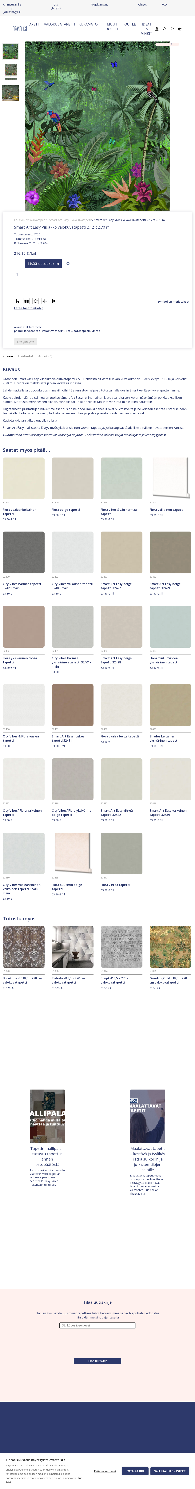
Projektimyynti (99, 4)
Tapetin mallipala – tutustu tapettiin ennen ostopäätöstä (47, 1156)
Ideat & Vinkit (146, 29)
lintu (69, 331)
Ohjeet (142, 4)
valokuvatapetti (53, 331)
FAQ (164, 4)
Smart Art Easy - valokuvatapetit (70, 220)
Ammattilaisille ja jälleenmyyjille (12, 8)
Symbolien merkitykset (173, 301)
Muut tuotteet (112, 26)
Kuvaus (8, 356)
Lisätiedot (25, 356)
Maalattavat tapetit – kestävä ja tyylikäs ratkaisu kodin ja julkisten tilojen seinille (147, 1159)
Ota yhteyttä (56, 6)
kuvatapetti (32, 331)
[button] (68, 263)
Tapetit (34, 24)
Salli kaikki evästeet (169, 1471)
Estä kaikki (135, 1471)
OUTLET (131, 24)
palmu (18, 331)
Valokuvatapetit (60, 24)
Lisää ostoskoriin (43, 263)
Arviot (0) (45, 356)
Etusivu (19, 220)
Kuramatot (89, 24)
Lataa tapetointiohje (28, 308)
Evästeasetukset (105, 1471)
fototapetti (82, 331)
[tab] (9, 356)
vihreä (96, 331)
